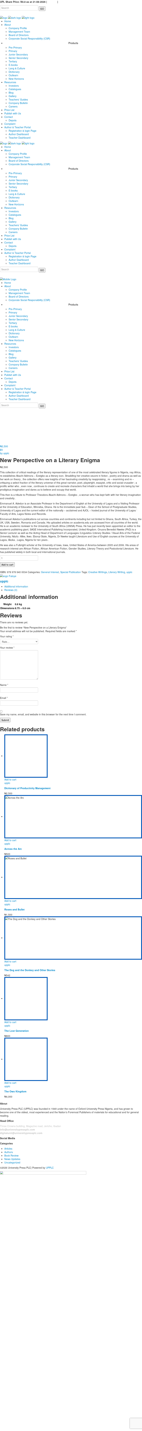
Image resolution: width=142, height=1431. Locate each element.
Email (4, 698)
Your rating (7, 636)
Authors (8, 1152)
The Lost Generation (16, 1030)
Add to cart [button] (10, 779)
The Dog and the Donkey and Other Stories (29, 970)
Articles (8, 1148)
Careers (52, 1)
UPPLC (50, 1167)
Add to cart (7, 564)
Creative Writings (97, 572)
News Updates (12, 1159)
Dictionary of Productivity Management (27, 788)
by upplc (4, 453)
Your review (7, 647)
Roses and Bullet (14, 909)
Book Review (11, 1155)
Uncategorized (12, 1162)
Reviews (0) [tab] (10, 590)
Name (4, 685)
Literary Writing (116, 572)
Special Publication (70, 572)
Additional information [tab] (16, 586)
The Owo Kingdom (15, 1091)
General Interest (50, 572)
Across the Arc (13, 848)
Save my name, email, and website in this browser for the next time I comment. (43, 714)
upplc (129, 572)
